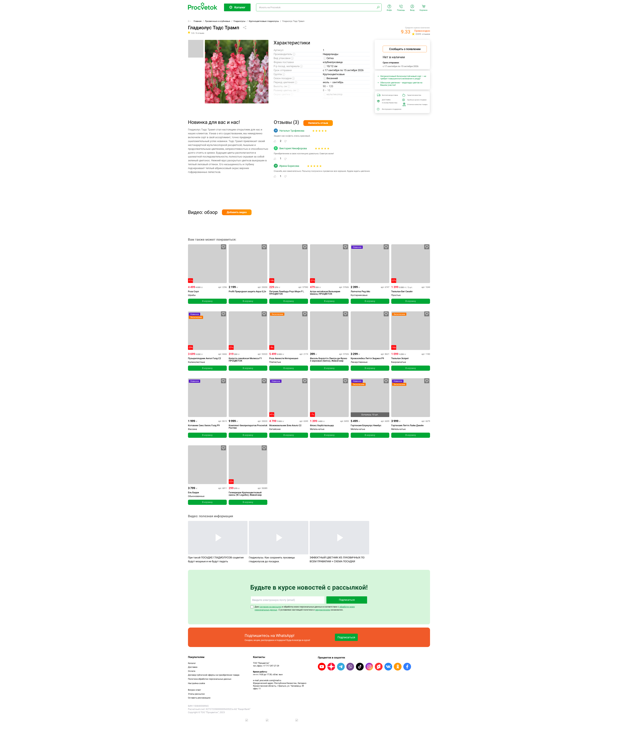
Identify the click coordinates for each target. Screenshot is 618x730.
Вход (412, 10)
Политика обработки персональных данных (209, 679)
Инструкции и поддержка (391, 109)
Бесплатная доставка (390, 95)
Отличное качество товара (416, 104)
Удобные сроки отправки (416, 100)
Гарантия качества (414, 95)
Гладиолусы (239, 21)
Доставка (192, 667)
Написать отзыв (318, 122)
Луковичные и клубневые (217, 21)
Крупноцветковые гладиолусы (264, 21)
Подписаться (347, 599)
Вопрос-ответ (194, 690)
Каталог (192, 663)
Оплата (191, 671)
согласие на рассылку (270, 607)
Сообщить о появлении (405, 49)
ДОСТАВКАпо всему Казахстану (389, 101)
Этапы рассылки (196, 694)
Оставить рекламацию (199, 698)
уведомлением (322, 610)
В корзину (207, 301)
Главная (197, 21)
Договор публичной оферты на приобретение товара (213, 675)
